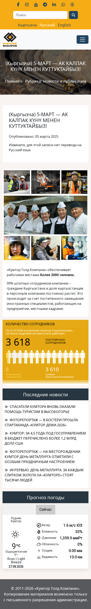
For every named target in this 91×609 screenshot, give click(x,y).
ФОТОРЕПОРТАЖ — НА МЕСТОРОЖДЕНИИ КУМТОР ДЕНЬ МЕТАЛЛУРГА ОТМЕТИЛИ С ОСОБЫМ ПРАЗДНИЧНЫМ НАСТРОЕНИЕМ (42, 456)
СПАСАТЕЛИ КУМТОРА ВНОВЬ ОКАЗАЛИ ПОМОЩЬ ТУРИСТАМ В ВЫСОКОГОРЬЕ (40, 409)
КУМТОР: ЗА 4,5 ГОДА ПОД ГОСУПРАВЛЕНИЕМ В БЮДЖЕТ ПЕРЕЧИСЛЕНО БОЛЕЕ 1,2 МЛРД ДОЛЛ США (45, 438)
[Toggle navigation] (82, 39)
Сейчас (45, 509)
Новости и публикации (64, 81)
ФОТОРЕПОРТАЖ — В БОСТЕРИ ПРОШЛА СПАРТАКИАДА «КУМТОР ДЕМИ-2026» (41, 422)
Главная (12, 81)
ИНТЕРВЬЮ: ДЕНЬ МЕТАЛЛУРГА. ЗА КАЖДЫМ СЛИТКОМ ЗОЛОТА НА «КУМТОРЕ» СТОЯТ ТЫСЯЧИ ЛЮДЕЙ (44, 475)
